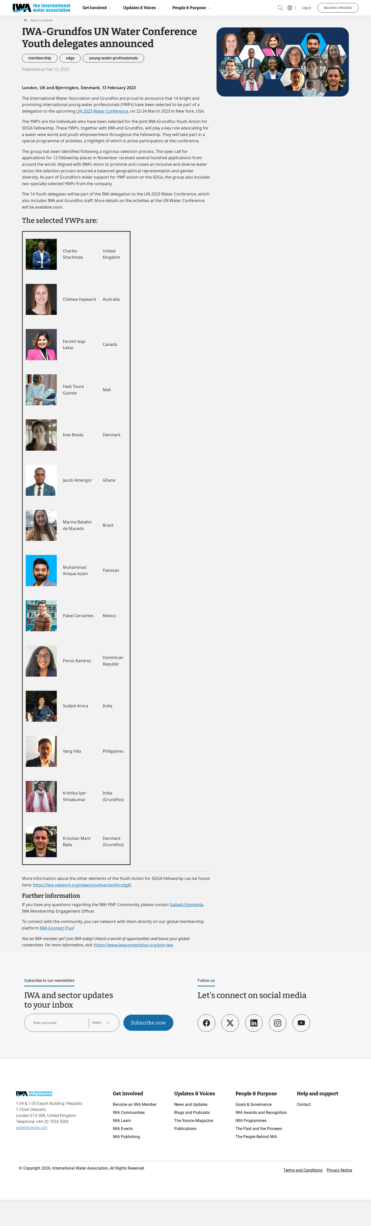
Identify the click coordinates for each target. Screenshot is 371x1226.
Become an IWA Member (134, 1104)
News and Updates (190, 1104)
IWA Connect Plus (56, 928)
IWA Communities (129, 1112)
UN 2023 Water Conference (102, 111)
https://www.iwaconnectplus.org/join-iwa (133, 945)
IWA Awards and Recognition (261, 1112)
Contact (304, 1104)
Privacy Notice (339, 1170)
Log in (306, 8)
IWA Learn (122, 1120)
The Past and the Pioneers (258, 1128)
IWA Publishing (126, 1136)
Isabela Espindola (186, 904)
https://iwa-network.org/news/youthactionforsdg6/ (82, 885)
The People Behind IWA (256, 1136)
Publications (185, 1128)
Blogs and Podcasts (192, 1112)
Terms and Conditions (303, 1170)
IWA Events (123, 1128)
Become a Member (338, 8)
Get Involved (95, 7)
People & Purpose (189, 7)
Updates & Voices (140, 7)
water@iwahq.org (31, 1127)
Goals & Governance (253, 1104)
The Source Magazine (193, 1120)
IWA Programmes (251, 1120)
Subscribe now (148, 1023)
